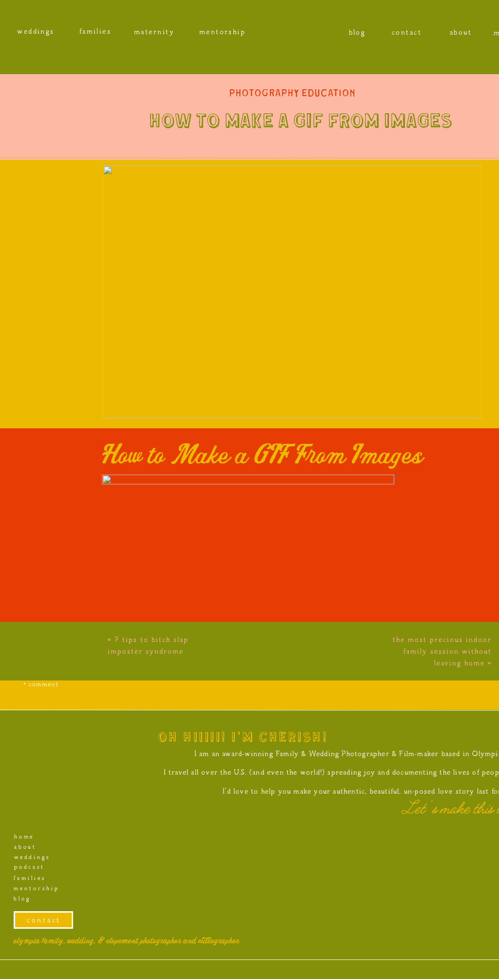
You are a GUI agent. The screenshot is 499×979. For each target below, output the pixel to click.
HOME (24, 837)
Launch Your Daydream (307, 967)
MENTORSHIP (36, 888)
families (29, 878)
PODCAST (29, 867)
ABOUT (25, 847)
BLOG (21, 899)
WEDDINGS (32, 857)
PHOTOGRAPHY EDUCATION (292, 93)
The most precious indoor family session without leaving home (441, 651)
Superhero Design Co (222, 967)
